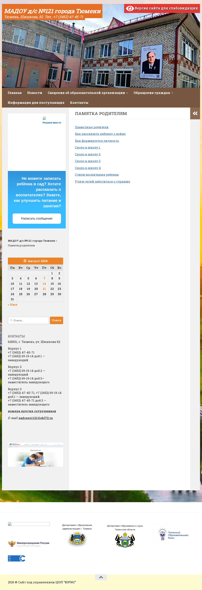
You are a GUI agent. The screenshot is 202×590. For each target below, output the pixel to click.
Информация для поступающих (36, 102)
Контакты (79, 102)
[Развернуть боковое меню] (195, 113)
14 (44, 284)
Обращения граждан (152, 93)
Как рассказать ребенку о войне (100, 134)
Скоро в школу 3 (87, 161)
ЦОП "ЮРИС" (65, 582)
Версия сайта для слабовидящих (166, 8)
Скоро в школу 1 (87, 147)
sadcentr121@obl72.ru (36, 418)
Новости (34, 93)
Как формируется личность (97, 141)
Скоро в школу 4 (88, 168)
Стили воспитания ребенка (97, 174)
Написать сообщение (36, 218)
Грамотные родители (91, 127)
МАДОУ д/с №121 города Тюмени (52, 11)
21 (44, 289)
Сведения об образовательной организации (86, 93)
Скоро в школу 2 (87, 154)
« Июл (12, 304)
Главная (15, 93)
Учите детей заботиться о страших (102, 181)
